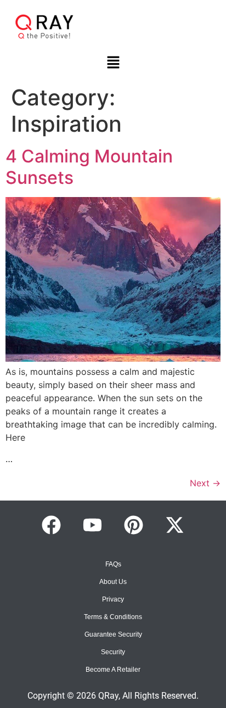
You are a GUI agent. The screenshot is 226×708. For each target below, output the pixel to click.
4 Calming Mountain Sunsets (89, 166)
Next (205, 482)
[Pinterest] (134, 525)
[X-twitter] (175, 525)
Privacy (113, 599)
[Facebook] (51, 525)
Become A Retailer (113, 669)
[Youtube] (93, 525)
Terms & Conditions (113, 617)
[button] (113, 63)
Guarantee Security (113, 634)
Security (113, 652)
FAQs (113, 564)
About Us (113, 582)
